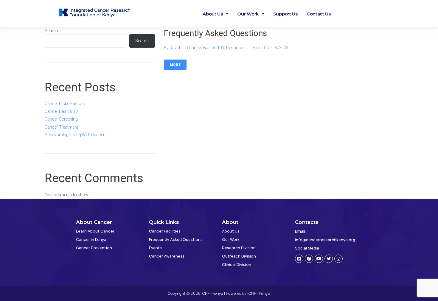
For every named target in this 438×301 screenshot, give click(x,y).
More (175, 65)
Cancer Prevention (94, 247)
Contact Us (319, 14)
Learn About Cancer (95, 231)
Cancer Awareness (166, 256)
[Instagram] (338, 259)
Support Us (285, 14)
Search (51, 30)
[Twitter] (328, 259)
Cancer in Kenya (91, 239)
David (175, 47)
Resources (236, 47)
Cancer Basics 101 (206, 47)
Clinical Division (236, 264)
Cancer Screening (61, 119)
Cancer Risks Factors (65, 103)
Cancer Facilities (165, 231)
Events (155, 247)
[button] (215, 14)
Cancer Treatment (61, 127)
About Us (213, 14)
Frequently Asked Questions (215, 33)
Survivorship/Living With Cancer (75, 134)
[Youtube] (319, 259)
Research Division (239, 247)
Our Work (248, 14)
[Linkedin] (299, 259)
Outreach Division (239, 256)
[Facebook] (309, 259)
